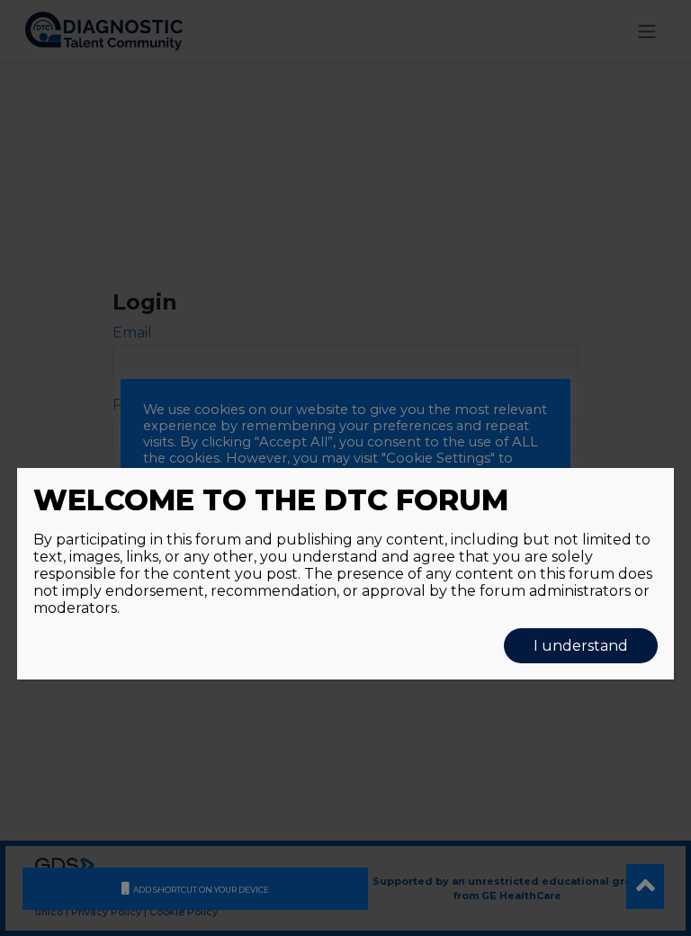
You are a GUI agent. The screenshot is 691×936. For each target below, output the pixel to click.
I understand (581, 645)
